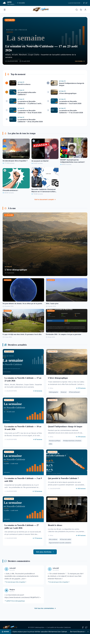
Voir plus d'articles (43, 552)
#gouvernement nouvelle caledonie (60, 542)
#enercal (63, 392)
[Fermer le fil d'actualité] (88, 631)
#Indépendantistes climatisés (72, 440)
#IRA (50, 444)
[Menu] (5, 10)
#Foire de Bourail (74, 392)
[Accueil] (41, 9)
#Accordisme (53, 539)
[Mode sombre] (81, 10)
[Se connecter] (85, 10)
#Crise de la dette (65, 539)
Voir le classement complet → (45, 199)
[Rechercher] (77, 10)
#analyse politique (54, 440)
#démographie (53, 392)
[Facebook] (84, 3)
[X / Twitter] (86, 3)
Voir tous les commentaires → (45, 608)
